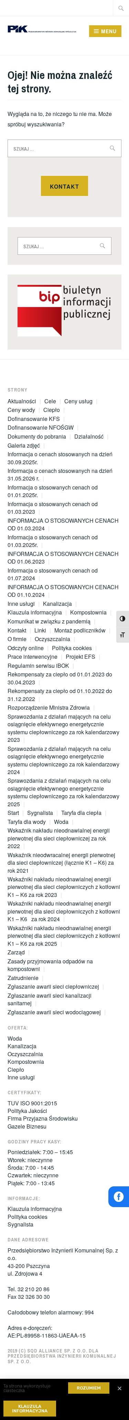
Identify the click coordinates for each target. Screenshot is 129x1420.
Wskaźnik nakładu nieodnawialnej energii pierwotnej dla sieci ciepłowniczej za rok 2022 (59, 838)
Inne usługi (21, 604)
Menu (109, 31)
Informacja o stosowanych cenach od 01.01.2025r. (53, 491)
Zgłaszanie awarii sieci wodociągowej (54, 1012)
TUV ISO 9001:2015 (32, 1103)
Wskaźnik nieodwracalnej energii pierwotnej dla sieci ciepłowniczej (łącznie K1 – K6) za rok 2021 (61, 862)
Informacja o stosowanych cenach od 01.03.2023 (53, 507)
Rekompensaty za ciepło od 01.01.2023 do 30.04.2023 (60, 678)
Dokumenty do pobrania (37, 436)
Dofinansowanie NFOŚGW (41, 427)
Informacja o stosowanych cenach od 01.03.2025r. (53, 541)
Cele (50, 401)
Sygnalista (40, 813)
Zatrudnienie (23, 978)
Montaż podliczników (80, 630)
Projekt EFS (80, 656)
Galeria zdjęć (24, 445)
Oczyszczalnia (52, 639)
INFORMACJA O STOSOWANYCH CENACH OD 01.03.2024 (63, 524)
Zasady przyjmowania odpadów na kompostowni (50, 965)
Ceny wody (21, 410)
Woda (61, 822)
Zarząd (16, 952)
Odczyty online (26, 648)
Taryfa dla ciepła (81, 813)
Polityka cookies (72, 648)
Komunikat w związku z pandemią (49, 621)
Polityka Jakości (27, 1111)
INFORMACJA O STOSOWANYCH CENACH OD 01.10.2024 (63, 591)
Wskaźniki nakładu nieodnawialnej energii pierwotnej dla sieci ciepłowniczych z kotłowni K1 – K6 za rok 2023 (64, 887)
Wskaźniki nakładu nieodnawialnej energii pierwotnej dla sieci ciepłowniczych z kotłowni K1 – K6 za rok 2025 (64, 935)
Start (13, 813)
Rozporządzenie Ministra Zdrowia (49, 707)
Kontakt (64, 186)
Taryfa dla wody (27, 822)
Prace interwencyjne (32, 656)
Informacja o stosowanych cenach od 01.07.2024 (53, 574)
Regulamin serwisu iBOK (38, 665)
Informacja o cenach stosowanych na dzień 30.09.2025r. (60, 458)
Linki (40, 630)
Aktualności (22, 401)
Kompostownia (88, 612)
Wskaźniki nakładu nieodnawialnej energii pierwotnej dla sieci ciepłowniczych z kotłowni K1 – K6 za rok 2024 (64, 911)
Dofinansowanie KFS (34, 419)
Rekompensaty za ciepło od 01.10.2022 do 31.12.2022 (60, 694)
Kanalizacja (57, 604)
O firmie (17, 639)
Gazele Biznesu (27, 1126)
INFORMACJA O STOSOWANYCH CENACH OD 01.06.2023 (63, 557)
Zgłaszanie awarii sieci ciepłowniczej (53, 986)
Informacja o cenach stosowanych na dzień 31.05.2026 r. (60, 474)
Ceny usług (78, 401)
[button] (88, 1388)
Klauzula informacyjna (35, 612)
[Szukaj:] (121, 8)
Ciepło (51, 410)
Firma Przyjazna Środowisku (43, 1118)
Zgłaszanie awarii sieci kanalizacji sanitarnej (50, 999)
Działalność (89, 436)
